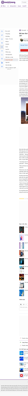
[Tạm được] (21, 198)
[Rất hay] (24, 198)
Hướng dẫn (15, 385)
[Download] (2, 55)
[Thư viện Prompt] (2, 35)
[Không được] (19, 198)
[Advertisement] (9, 78)
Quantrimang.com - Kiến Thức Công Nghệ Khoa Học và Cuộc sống (9, 2)
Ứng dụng (20, 385)
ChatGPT (24, 6)
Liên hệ (23, 385)
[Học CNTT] (2, 51)
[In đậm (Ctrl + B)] (24, 304)
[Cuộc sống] (2, 63)
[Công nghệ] (2, 47)
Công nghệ (23, 30)
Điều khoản (7, 385)
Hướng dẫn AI (13, 6)
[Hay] (23, 198)
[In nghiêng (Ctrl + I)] (26, 304)
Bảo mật (11, 385)
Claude (19, 6)
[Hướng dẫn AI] (2, 39)
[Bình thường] (22, 198)
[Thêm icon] (21, 304)
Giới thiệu (2, 385)
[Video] (2, 59)
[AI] (2, 31)
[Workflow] (2, 43)
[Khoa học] (2, 66)
